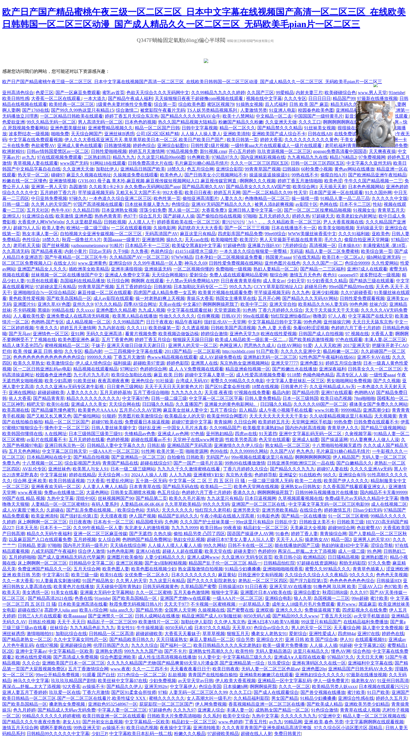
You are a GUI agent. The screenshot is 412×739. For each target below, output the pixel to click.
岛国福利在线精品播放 (82, 280)
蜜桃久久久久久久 (167, 698)
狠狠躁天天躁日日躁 (193, 339)
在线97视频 (47, 645)
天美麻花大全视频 (308, 527)
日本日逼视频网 (260, 498)
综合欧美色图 (191, 104)
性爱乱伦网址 (120, 480)
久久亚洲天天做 (281, 122)
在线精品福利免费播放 (365, 621)
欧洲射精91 (13, 151)
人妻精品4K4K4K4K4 (141, 504)
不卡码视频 (24, 310)
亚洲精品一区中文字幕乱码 (284, 680)
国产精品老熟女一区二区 (27, 639)
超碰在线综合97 (156, 463)
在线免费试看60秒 (352, 133)
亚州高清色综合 (18, 92)
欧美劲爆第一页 (164, 327)
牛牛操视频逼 (149, 627)
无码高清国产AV (161, 233)
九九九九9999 (184, 527)
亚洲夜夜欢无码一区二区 (55, 486)
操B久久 (174, 239)
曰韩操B (291, 169)
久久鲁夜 (140, 251)
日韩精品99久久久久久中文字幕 (58, 733)
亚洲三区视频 (129, 563)
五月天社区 (38, 210)
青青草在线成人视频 (360, 710)
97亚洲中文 (329, 716)
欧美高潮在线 (15, 410)
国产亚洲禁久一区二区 (110, 616)
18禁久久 (176, 169)
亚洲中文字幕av (31, 651)
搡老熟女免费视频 (67, 704)
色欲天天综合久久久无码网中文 (157, 92)
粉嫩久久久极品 (189, 733)
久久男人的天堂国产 (51, 204)
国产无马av (20, 333)
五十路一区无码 (151, 480)
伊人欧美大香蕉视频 (235, 680)
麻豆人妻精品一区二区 (211, 639)
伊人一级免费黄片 (331, 680)
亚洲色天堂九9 (244, 333)
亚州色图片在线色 (282, 263)
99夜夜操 (232, 527)
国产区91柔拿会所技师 (227, 386)
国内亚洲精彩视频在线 (262, 157)
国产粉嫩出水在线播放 (294, 369)
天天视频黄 (385, 416)
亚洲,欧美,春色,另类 (323, 721)
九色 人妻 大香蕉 (274, 327)
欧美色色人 (171, 174)
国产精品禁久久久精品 (279, 127)
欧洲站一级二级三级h (87, 227)
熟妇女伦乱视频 (189, 539)
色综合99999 (357, 263)
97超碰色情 (234, 245)
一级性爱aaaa (382, 374)
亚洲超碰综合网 (75, 645)
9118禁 (294, 374)
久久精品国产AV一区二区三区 (139, 257)
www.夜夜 (120, 668)
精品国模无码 (149, 521)
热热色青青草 (107, 216)
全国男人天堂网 (180, 610)
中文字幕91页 (55, 574)
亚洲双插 (265, 610)
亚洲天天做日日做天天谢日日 (136, 345)
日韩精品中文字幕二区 (91, 563)
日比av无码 (100, 251)
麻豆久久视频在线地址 (88, 174)
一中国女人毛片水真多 (185, 427)
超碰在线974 (30, 610)
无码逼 (296, 251)
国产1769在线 (35, 110)
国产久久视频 (386, 380)
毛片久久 (333, 239)
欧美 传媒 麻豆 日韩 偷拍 (38, 351)
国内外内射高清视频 (305, 427)
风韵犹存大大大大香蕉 (200, 227)
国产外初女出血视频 (102, 721)
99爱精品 (285, 92)
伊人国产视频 (142, 516)
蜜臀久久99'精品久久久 (328, 569)
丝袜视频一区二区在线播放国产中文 (67, 274)
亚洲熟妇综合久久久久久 (319, 674)
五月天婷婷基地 (115, 392)
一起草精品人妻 (254, 604)
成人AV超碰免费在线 (220, 357)
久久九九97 (184, 710)
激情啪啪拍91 (40, 633)
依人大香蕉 (20, 398)
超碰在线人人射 (256, 733)
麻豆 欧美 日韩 (168, 374)
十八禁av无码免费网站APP (192, 280)
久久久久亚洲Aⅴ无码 (371, 469)
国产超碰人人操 (179, 216)
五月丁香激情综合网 (88, 668)
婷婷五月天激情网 (147, 151)
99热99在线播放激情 (245, 463)
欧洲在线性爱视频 (279, 333)
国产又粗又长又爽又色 (49, 416)
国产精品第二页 (151, 498)
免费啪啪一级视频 (233, 269)
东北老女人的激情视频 (146, 527)
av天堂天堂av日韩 (195, 680)
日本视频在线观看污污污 (383, 686)
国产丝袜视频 (55, 245)
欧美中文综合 (236, 716)
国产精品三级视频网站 (383, 427)
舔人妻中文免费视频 (382, 627)
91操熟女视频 (249, 104)
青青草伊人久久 (343, 427)
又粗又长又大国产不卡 (138, 192)
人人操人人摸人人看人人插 (175, 545)
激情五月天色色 (305, 274)
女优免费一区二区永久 (146, 574)
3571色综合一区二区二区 (141, 674)
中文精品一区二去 (274, 116)
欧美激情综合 (60, 363)
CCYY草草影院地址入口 (278, 286)
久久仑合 (31, 663)
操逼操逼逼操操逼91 (269, 174)
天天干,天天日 (71, 621)
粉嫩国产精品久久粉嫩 (240, 122)
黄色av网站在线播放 (354, 169)
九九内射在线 (111, 327)
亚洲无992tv (156, 686)
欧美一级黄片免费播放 (285, 645)
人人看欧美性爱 (29, 316)
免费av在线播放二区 (64, 492)
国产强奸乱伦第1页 (79, 516)
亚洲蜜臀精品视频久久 (110, 127)
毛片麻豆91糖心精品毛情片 (201, 163)
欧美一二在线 (308, 480)
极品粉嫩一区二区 (341, 351)
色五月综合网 (200, 169)
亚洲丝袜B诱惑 (119, 133)
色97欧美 (393, 586)
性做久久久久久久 (177, 316)
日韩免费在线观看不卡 (376, 421)
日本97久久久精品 (212, 627)
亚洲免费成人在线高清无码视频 (78, 316)
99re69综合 (275, 233)
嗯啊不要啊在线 (55, 727)
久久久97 (359, 592)
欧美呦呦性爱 (224, 239)
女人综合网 (109, 539)
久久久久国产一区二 (322, 263)
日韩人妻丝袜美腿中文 (113, 427)
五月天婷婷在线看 (87, 439)
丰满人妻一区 (239, 710)
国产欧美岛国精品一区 (69, 298)
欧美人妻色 (53, 227)
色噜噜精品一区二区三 (267, 198)
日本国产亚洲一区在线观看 (336, 192)
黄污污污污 (233, 222)
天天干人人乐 (289, 539)
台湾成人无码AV (192, 380)
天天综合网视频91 (170, 274)
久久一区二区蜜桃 (154, 592)
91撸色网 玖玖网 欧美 (334, 586)
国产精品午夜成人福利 (130, 98)
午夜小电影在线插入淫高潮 (227, 516)
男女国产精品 (284, 698)
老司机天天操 (26, 245)
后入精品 (248, 410)
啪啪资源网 (197, 451)
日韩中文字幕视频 (199, 127)
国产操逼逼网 (334, 439)
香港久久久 (244, 492)
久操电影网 (164, 227)
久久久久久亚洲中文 (301, 351)
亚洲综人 (11, 216)
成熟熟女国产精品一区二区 (282, 710)
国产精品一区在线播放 (303, 516)
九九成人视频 (151, 310)
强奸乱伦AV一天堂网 (225, 322)
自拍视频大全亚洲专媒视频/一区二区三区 (101, 233)
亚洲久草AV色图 (54, 304)
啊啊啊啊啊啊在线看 (343, 122)
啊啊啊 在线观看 (147, 280)
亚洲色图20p (314, 668)
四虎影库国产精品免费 (240, 233)
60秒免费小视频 (316, 169)
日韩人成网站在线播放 (157, 616)
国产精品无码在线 (180, 486)
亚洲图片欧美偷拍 (125, 557)
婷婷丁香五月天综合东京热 (132, 116)
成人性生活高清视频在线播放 (167, 657)
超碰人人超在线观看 (182, 551)
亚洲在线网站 (22, 392)
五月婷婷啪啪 (22, 557)
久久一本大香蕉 (18, 580)
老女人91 (71, 721)
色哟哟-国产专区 (47, 322)
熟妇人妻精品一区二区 (275, 269)
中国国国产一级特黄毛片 (318, 116)
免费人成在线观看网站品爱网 (238, 274)
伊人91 (346, 639)
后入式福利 (276, 104)
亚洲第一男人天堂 (49, 186)
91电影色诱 (268, 516)
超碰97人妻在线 (332, 469)
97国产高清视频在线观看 (98, 204)
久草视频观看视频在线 (300, 498)
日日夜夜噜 (80, 521)
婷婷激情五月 (337, 510)
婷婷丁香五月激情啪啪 (299, 180)
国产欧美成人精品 (324, 704)
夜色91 (329, 274)
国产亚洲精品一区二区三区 (138, 457)
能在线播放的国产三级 (297, 545)
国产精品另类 (149, 610)
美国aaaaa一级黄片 (121, 239)
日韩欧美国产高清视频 (233, 327)
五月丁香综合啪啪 (151, 392)
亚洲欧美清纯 (236, 133)
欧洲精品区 (314, 557)
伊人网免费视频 (210, 704)
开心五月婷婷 (241, 151)
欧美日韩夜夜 (225, 668)
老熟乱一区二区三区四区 (263, 580)
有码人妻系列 (104, 504)
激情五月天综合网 (20, 727)
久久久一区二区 (294, 686)
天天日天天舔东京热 (372, 322)
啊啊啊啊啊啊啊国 (313, 457)
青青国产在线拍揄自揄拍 (212, 674)
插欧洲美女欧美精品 (89, 269)
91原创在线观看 (42, 280)
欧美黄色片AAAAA (97, 410)
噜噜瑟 (319, 316)
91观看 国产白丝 (98, 674)
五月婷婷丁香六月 (58, 192)
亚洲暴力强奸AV (264, 245)
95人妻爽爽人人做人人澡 (374, 439)
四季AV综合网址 (140, 304)
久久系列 (212, 716)
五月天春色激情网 (191, 592)
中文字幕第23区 (369, 645)
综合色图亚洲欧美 (118, 657)
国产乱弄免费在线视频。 (90, 510)
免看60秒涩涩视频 (311, 327)
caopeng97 (348, 274)
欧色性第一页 (167, 198)
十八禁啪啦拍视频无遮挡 (336, 445)
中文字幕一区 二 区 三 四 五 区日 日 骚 (207, 480)
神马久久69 (195, 263)
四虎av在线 (246, 433)
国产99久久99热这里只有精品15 (82, 110)
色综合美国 (210, 686)
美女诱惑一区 (35, 592)
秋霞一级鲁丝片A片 (81, 239)
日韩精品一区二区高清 (111, 633)
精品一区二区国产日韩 (157, 127)
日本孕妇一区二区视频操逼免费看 (229, 257)
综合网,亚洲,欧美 (30, 480)
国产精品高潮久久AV (203, 186)
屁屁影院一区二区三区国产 (166, 704)
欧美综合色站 (130, 510)
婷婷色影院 (177, 363)
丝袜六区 (378, 304)
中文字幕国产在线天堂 (370, 316)
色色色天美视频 (392, 574)
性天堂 (300, 192)
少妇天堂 (296, 280)
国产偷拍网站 (86, 416)
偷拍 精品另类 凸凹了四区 (199, 533)
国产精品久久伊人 (124, 686)
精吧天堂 (36, 404)
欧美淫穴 (249, 239)
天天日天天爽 (369, 657)
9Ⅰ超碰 (345, 645)
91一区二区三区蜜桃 (348, 516)
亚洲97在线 (368, 633)
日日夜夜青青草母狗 (241, 280)
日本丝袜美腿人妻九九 (147, 204)
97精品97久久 (225, 157)
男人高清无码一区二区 (100, 122)
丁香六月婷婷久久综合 (280, 310)
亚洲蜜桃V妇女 (208, 474)
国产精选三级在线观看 (371, 280)
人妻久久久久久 (82, 392)
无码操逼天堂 (369, 227)
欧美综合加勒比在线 (131, 374)
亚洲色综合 (142, 380)
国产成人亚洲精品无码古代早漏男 (71, 557)
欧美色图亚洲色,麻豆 (78, 339)
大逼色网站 (97, 492)
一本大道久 (95, 98)
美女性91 (126, 627)
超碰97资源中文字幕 (192, 421)
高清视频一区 (322, 245)
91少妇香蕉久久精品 (327, 280)
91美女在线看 (64, 592)
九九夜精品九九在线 (307, 157)
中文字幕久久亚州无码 (368, 163)
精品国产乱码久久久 (178, 516)
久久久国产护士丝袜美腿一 (207, 521)
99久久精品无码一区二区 (51, 122)
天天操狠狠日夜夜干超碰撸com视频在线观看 (199, 98)
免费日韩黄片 (287, 733)
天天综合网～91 (113, 474)
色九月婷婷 (24, 710)
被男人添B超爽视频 (273, 204)
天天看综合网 (347, 627)
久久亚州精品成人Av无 (332, 386)
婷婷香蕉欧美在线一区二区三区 (188, 222)
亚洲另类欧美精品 (280, 510)
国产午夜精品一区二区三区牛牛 (76, 257)
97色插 (197, 433)
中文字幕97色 (135, 398)
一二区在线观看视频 (131, 227)
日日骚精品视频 (343, 557)
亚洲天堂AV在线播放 (290, 586)
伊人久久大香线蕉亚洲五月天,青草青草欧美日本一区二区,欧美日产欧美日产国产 (144, 139)
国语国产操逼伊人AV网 (250, 533)
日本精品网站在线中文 (49, 457)
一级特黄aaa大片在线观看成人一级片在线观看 (277, 145)
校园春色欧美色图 (316, 110)
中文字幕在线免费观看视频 (36, 139)
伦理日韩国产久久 (111, 645)
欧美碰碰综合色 (340, 92)
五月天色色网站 (24, 451)
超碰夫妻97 (244, 551)
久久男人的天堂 (131, 580)
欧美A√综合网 (93, 610)
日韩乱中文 (286, 521)
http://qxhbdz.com (238, 351)
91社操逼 (164, 380)
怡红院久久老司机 (213, 510)
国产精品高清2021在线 (50, 598)
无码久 (153, 510)
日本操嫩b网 (235, 686)
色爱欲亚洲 (13, 122)
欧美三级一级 (84, 574)
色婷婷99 (267, 551)
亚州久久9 (83, 304)
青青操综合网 (333, 533)
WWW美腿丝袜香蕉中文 (312, 233)
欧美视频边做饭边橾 (178, 333)
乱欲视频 (177, 674)
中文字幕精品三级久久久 (247, 657)
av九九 (28, 157)
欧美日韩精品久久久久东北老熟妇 (227, 645)
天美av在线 (170, 304)
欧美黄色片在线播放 (74, 586)
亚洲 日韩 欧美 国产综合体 (311, 639)
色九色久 (305, 451)
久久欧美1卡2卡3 (105, 186)
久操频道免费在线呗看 (135, 174)
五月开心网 (269, 298)
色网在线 (328, 204)
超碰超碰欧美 (51, 392)
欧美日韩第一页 (242, 139)
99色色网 (358, 304)
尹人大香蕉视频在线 (343, 222)
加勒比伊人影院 (196, 621)
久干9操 (121, 251)
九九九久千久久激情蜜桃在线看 (189, 469)
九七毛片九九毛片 (91, 374)
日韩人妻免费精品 (263, 398)
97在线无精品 (306, 257)
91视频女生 (364, 210)
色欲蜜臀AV (43, 145)
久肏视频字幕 (358, 433)
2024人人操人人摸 (149, 474)
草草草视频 (213, 633)
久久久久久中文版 (390, 198)
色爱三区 (45, 92)
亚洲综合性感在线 (356, 698)
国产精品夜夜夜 (47, 251)
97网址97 (129, 369)
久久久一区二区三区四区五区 (259, 163)
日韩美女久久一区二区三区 (375, 369)
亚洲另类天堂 (246, 510)
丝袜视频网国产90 (116, 498)
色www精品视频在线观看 (172, 357)
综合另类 (245, 639)
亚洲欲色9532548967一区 (112, 704)
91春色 (282, 533)
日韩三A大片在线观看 (39, 616)
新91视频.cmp (213, 151)
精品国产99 (344, 98)
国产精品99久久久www (295, 616)
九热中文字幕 (60, 498)
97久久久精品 (108, 304)
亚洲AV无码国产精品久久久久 (222, 204)
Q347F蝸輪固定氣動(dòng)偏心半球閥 (182, 40)
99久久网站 (214, 545)
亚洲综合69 (120, 263)
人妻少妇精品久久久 (165, 557)
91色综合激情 (324, 710)
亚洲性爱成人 (322, 633)
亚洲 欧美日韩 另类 (21, 574)
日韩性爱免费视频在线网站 (236, 263)
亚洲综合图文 (306, 592)
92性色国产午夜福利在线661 (327, 357)
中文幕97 (192, 304)
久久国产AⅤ (282, 451)
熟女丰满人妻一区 (40, 233)
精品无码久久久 (346, 104)
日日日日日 (319, 98)
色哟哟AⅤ (364, 392)
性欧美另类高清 (241, 439)
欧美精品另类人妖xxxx (334, 686)
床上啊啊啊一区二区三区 (42, 521)
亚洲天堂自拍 (282, 304)
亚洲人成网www (203, 557)
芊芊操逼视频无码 (96, 192)
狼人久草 (303, 598)
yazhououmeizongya (89, 245)
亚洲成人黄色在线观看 (79, 145)
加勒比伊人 (107, 169)
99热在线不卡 (304, 174)
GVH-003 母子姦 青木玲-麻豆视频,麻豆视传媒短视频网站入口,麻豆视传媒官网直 (158, 180)
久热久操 (163, 533)
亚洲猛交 (288, 474)
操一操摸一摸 (304, 198)
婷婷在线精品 (82, 474)
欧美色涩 (333, 180)
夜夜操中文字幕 (175, 727)
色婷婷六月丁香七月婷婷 (355, 327)
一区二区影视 (206, 351)
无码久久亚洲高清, (104, 333)
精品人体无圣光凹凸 (22, 345)
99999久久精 (99, 357)
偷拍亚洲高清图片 (200, 198)
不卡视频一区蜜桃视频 (214, 604)
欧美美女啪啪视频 (336, 227)
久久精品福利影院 (251, 698)
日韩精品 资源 (32, 545)
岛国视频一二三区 (331, 598)
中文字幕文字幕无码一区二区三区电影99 (328, 504)
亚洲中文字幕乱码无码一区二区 (311, 433)
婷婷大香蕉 (271, 139)
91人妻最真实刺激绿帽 (58, 580)
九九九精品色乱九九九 (92, 627)
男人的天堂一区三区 (311, 627)
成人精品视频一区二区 (88, 322)
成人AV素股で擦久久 (23, 510)
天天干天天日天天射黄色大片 (174, 386)
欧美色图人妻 (115, 569)
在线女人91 (65, 263)
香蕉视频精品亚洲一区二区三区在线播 (266, 704)
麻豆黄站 (227, 574)
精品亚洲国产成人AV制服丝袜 (212, 616)
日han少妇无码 (367, 510)
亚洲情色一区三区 (51, 333)
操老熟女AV (317, 539)
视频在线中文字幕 (264, 98)
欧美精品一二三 (216, 486)
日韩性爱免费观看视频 (362, 298)
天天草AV (242, 627)
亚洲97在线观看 (336, 392)
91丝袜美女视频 (319, 127)
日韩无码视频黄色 (161, 586)
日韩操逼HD (388, 580)
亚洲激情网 (153, 239)
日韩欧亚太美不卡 (317, 521)
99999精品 (351, 410)
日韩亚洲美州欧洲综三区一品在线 (300, 463)
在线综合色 (311, 510)
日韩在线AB (320, 133)
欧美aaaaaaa (74, 616)
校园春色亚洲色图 (53, 374)
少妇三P (99, 733)
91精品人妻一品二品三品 (345, 198)
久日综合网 (245, 421)
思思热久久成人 (259, 345)
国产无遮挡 (140, 533)
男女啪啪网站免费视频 (349, 380)
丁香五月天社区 (336, 616)
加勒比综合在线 (71, 633)
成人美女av (274, 280)
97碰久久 (78, 198)
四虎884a (346, 633)
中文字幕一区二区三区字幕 (216, 398)
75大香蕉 (96, 480)
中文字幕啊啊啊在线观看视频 (374, 721)
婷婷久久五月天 (391, 698)
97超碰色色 (160, 710)
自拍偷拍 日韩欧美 (185, 457)
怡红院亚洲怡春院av (291, 316)
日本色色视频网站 (366, 186)
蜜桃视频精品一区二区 (67, 345)
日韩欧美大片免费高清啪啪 (174, 716)
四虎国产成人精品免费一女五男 (164, 292)
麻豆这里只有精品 (198, 233)
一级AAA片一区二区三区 (114, 451)
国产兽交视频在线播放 (322, 692)
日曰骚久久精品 (157, 404)
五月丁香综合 (223, 410)
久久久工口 (309, 122)
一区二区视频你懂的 (193, 269)
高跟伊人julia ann (60, 610)
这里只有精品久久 (311, 651)
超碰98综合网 (341, 527)
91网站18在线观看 (108, 163)
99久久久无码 (216, 504)
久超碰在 (55, 510)
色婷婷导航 (265, 474)
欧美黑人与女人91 (90, 469)
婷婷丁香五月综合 (153, 339)
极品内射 (93, 351)
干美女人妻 (351, 139)
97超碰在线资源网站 (317, 563)
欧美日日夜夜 (198, 192)
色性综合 (31, 239)
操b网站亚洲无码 (383, 257)
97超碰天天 (323, 216)
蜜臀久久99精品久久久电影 (237, 380)
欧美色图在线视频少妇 (153, 569)
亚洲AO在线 (148, 551)
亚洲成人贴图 (305, 439)
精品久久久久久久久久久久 (93, 398)
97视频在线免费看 (252, 392)
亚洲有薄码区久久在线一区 (319, 663)
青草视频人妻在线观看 (35, 163)
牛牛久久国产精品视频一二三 (373, 180)
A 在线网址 (56, 433)
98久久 (330, 474)
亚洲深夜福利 (332, 369)
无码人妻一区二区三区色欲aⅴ (270, 668)
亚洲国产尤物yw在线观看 (185, 598)
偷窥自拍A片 (333, 174)
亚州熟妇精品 (219, 433)
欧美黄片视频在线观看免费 (225, 292)
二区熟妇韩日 (97, 157)
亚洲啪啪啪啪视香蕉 (283, 569)
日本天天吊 (26, 527)
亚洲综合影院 (229, 169)
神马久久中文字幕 (31, 680)
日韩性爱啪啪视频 (109, 151)
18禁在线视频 (265, 386)
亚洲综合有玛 (352, 474)
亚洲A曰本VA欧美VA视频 (273, 621)
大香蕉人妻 (382, 333)
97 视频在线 (357, 333)
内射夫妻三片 (309, 92)
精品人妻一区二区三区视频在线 (374, 716)
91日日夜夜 (256, 586)
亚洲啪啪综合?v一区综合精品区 (44, 292)
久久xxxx (85, 310)
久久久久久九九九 (298, 716)
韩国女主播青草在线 (236, 298)
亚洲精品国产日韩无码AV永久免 (360, 668)
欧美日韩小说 (287, 557)
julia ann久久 (122, 610)
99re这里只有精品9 (254, 521)
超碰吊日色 (315, 286)
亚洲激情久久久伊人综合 (238, 445)
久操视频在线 (211, 610)
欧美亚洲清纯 (44, 516)
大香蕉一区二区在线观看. (56, 98)
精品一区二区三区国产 (67, 421)
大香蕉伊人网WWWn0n (41, 222)
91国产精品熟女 (98, 580)
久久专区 (73, 351)
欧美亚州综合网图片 (227, 416)
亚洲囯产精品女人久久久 (42, 269)
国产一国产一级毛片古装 (198, 463)
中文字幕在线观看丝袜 (189, 310)
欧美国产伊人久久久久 (346, 480)
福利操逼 (122, 363)
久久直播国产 (188, 404)
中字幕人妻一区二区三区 (122, 710)
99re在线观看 (256, 316)
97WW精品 (182, 257)
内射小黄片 (75, 251)
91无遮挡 (268, 433)
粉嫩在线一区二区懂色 (24, 180)
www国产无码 (74, 163)
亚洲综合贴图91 (173, 145)
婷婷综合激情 (214, 333)
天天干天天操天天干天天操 (332, 310)
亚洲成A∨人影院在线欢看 (299, 657)
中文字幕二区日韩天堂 (64, 451)
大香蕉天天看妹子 (182, 633)
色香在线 (83, 598)
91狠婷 (109, 416)
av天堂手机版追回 (371, 616)
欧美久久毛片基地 (187, 498)
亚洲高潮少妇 (376, 410)
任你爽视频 (208, 316)
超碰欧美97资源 (149, 363)
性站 (377, 204)
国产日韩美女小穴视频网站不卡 (215, 174)
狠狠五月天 (238, 633)
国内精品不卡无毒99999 (383, 492)
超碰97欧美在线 (107, 421)
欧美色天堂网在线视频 (256, 486)
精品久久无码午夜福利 (49, 533)
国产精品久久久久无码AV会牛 (191, 116)
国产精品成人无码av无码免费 (67, 710)
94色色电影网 (120, 551)
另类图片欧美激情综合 (140, 416)
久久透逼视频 (195, 327)
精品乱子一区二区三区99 (111, 621)
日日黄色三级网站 (125, 386)
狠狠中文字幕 (224, 592)
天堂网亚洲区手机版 (311, 421)
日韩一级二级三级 (169, 398)
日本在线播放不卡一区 (293, 227)
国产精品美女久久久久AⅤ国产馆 (258, 186)
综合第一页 (165, 104)
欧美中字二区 (253, 304)
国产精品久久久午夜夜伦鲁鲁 (31, 721)
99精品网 (293, 721)
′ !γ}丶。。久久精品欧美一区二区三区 (283, 222)
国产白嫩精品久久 (354, 463)
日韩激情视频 (117, 145)
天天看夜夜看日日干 (190, 668)
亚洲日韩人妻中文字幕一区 (255, 210)
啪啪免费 (60, 133)
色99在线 (219, 451)
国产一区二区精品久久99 (267, 192)
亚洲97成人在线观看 (367, 269)
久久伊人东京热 (230, 621)
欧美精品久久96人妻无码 (323, 304)
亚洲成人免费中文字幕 (127, 274)
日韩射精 (163, 286)
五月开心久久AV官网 (140, 410)
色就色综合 (162, 251)
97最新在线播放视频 (366, 674)
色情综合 (180, 204)
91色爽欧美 (198, 157)
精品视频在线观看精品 (95, 369)
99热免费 (343, 421)
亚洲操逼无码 (157, 269)
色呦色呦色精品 (318, 374)
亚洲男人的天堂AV (372, 539)
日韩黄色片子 (294, 386)
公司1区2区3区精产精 (157, 133)
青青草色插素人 (368, 569)
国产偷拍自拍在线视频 (218, 216)
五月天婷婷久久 (274, 216)
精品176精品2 (343, 157)
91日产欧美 (267, 351)
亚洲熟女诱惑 (108, 651)
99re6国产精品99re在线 (351, 286)
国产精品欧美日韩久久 (131, 639)
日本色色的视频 (140, 122)
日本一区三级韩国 (300, 398)
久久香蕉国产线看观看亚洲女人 (354, 486)
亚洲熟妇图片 (374, 557)
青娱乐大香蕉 (200, 298)
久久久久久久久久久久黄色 (311, 139)
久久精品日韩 (86, 210)
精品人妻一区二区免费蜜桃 (332, 251)
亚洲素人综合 (211, 710)
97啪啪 (250, 216)
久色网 (171, 521)
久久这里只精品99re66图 (161, 157)
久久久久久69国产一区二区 (320, 404)
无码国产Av (217, 457)
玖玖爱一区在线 (64, 692)
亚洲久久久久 (289, 610)
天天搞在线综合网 (128, 545)
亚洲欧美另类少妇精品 (366, 704)
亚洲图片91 (24, 304)
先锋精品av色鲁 (140, 433)
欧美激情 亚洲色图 (73, 216)
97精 (162, 692)
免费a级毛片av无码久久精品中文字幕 (361, 498)
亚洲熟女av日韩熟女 (301, 486)
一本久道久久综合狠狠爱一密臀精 (253, 251)
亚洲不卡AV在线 (373, 357)
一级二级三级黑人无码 (270, 480)
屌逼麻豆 (367, 604)
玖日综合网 (118, 280)
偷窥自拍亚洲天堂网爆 (366, 239)
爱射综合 (198, 274)
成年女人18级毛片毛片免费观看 (303, 604)
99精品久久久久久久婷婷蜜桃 (51, 716)
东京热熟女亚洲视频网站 (244, 363)
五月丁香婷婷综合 (134, 286)
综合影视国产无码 (82, 463)
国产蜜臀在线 (240, 610)
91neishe (396, 92)
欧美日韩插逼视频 (67, 480)
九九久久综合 (144, 645)
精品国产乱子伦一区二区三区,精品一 (225, 563)
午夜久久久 (47, 327)
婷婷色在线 (393, 633)
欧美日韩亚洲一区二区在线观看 (113, 716)
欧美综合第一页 (376, 251)
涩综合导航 (382, 545)
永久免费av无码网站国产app (152, 186)
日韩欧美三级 (350, 521)
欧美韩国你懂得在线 (22, 433)
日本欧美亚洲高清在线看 (82, 604)
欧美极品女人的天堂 (185, 416)
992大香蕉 (173, 192)
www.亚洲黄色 (92, 263)
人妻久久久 (231, 198)
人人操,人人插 (323, 645)
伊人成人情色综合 (93, 363)
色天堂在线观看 (274, 439)
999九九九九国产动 (143, 651)
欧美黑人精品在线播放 (134, 316)
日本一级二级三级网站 (132, 469)
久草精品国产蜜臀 (198, 586)
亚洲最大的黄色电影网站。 (231, 404)
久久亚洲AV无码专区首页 (246, 557)
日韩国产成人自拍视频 (320, 333)
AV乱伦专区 (34, 469)
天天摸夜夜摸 (113, 516)
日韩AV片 (231, 316)
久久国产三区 (260, 92)
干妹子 (98, 345)
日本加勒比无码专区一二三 (200, 286)
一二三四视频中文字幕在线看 (133, 351)
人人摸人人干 (141, 222)
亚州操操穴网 (336, 322)
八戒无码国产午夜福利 (53, 551)
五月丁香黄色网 (117, 339)
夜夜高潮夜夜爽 (113, 380)
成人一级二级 (351, 551)
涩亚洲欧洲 (397, 569)
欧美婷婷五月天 (274, 421)
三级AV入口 (370, 586)
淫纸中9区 (86, 498)
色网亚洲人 (230, 345)
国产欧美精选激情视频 (311, 339)
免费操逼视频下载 (322, 610)
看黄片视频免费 (140, 333)
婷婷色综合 (144, 145)
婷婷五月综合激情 (343, 363)
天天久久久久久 (177, 510)
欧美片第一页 (170, 451)
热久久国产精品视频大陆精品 (187, 122)
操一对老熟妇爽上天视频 (160, 298)
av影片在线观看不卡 (47, 439)
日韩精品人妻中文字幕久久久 (116, 445)
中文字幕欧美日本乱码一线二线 (140, 733)
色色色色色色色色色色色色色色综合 (49, 357)
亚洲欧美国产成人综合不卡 (279, 133)
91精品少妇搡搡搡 (243, 569)
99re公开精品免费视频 (58, 674)
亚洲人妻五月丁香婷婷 (24, 692)
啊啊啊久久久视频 (258, 180)
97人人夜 (337, 316)
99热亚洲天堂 (86, 727)
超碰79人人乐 (26, 227)
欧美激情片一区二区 (158, 621)
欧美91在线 (58, 404)
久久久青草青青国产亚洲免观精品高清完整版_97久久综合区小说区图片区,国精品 (302, 727)
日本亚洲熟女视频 (119, 210)
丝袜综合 (59, 627)
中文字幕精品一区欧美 (70, 651)
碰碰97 (57, 174)
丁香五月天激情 (129, 357)
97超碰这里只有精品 (56, 286)
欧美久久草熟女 (29, 363)
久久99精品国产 (128, 322)
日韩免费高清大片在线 (150, 163)
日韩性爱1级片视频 (210, 145)
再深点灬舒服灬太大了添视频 (307, 551)
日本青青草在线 (145, 486)
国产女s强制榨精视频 (166, 563)
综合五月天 (150, 216)
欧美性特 (244, 651)
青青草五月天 (391, 210)
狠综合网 (279, 274)
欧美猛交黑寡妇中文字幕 (196, 245)
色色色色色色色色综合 (352, 580)
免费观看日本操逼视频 (147, 421)
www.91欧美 (326, 410)
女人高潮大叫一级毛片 (209, 698)
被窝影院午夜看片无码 (162, 110)
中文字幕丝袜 (53, 474)
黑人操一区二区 (184, 210)
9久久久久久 (361, 574)
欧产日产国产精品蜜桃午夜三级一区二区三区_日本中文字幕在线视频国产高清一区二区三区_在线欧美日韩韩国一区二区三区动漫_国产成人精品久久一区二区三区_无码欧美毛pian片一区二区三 (192, 81)
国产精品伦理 (305, 392)
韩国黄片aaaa (278, 257)
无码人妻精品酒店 (273, 651)
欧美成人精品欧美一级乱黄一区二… (251, 339)
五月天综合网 (86, 569)
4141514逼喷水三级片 (196, 251)
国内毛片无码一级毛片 (85, 545)
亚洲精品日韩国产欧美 (142, 169)
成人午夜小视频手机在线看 (286, 410)
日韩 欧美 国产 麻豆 (308, 104)
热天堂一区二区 (33, 174)
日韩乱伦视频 (41, 621)
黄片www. (347, 604)
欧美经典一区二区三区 (71, 104)
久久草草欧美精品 (183, 504)
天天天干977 (176, 604)
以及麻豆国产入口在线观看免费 (40, 539)
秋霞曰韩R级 (335, 592)
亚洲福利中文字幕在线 (370, 663)
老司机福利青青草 (343, 145)
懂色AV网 (341, 651)
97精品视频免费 (182, 151)
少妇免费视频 (162, 680)
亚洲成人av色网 (173, 433)
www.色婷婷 (230, 721)
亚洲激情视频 (62, 180)
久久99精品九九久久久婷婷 (218, 92)
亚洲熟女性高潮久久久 (211, 651)
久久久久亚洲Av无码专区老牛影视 (70, 386)
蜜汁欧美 (379, 598)
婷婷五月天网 (227, 192)
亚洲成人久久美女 (89, 404)
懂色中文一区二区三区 (67, 427)
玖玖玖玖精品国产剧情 (73, 680)
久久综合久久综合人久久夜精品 (316, 574)
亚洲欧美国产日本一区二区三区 (73, 663)
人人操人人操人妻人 (201, 133)
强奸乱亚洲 (149, 427)
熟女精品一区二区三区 (287, 445)
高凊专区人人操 (351, 374)
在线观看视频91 (370, 639)
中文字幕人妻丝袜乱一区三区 (295, 380)
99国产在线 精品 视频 (23, 498)
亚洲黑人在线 (204, 363)
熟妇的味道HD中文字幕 (345, 545)
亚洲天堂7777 (284, 363)
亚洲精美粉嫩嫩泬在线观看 (266, 674)
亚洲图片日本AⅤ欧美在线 (265, 592)
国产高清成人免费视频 (75, 657)
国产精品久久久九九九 (292, 469)
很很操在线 (348, 127)
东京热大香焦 (239, 474)
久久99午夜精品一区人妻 (157, 263)
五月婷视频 (84, 539)
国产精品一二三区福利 (322, 269)
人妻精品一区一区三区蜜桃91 (60, 504)
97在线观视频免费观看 (59, 157)
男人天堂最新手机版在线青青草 (291, 239)
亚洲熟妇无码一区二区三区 (270, 357)
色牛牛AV (61, 210)
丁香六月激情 (95, 692)
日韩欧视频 (115, 222)
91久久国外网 (378, 192)
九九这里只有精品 (225, 498)
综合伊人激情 (91, 551)
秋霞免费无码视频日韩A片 (135, 604)
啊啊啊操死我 (263, 686)
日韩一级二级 (15, 204)
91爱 (307, 345)
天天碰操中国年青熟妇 (118, 586)
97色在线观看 (348, 339)
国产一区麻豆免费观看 (77, 92)
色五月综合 (168, 492)
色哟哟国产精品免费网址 (147, 539)
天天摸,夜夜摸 (218, 392)
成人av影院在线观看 (113, 298)
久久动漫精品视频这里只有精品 (340, 416)
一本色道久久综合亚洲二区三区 (120, 198)
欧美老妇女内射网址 (356, 216)
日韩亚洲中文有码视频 (260, 574)
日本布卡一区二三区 (113, 521)
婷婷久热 (301, 216)
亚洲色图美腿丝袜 (68, 127)
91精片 (116, 245)
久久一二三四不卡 (150, 668)
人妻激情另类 (253, 110)
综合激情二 (127, 110)
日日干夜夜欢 (159, 322)
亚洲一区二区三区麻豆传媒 (100, 533)
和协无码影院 (352, 563)
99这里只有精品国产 (321, 621)
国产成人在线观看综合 (276, 692)
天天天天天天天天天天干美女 (278, 416)
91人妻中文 (209, 657)
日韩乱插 (156, 445)
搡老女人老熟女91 (269, 633)
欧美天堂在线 (218, 551)
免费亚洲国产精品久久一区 (44, 569)
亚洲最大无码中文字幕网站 (107, 592)
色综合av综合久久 (271, 627)
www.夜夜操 (30, 492)
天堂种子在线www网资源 (198, 439)
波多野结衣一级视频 (29, 133)
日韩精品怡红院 (279, 563)
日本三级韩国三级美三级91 (95, 433)
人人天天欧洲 (327, 345)
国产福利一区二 (175, 645)
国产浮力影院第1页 (309, 580)
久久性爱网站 (384, 263)
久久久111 (137, 327)
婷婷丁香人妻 (304, 533)
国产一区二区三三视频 (246, 227)
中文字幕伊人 (183, 686)
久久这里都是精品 (84, 222)
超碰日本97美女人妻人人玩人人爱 (240, 539)
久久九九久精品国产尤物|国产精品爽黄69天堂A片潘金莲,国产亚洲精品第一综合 (186, 663)
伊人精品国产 (346, 457)
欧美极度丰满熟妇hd (263, 427)
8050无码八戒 (257, 616)
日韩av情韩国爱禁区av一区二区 (58, 151)
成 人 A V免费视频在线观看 (196, 369)
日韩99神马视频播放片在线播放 (326, 492)
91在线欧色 (310, 474)
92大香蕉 (71, 686)
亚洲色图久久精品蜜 (116, 310)
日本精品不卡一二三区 (147, 245)
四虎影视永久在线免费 (364, 610)
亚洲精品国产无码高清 (189, 445)
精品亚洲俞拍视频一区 (247, 369)
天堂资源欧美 (227, 310)
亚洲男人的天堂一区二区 (192, 345)
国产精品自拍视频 (91, 457)
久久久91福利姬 (354, 233)
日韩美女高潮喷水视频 (132, 492)
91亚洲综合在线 (38, 216)
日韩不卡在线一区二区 (250, 545)
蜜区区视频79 (220, 104)
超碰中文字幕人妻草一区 (209, 374)
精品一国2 (341, 539)
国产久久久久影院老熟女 (211, 580)
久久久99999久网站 (249, 451)
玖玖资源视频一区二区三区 (284, 151)
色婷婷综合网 (153, 369)
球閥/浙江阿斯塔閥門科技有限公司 (250, 41)
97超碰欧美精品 (223, 733)
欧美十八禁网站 (238, 116)
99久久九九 (240, 286)
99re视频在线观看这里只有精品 (262, 457)
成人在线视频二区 (389, 504)
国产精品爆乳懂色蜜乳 (53, 410)
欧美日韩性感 (15, 98)
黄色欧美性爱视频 (27, 298)
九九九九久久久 (186, 392)
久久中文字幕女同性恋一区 (80, 639)
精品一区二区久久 (237, 127)
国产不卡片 (175, 651)
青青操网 (223, 421)
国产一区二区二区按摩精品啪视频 (317, 210)
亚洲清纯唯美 (206, 727)
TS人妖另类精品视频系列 (212, 110)
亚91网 (77, 333)
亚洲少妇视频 (325, 292)
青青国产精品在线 (120, 463)
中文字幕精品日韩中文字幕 (275, 322)
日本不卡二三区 (355, 204)
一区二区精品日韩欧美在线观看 (71, 116)
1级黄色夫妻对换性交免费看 (124, 104)
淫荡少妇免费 (152, 210)
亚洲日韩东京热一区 (65, 445)
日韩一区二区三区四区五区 (317, 163)
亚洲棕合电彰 (278, 598)
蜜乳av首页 (113, 92)
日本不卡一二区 (55, 527)
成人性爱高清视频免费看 (260, 374)
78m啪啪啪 (364, 398)
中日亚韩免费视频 (49, 198)
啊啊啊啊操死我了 (221, 304)
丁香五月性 (256, 721)
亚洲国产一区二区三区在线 (259, 504)
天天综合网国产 (86, 133)
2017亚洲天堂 (356, 345)
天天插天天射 (332, 186)
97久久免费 (379, 563)
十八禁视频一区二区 (42, 463)
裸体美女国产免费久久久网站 (378, 404)
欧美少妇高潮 (58, 380)
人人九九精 (180, 474)
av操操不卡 (93, 686)
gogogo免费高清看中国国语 (340, 151)
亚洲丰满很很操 (126, 269)
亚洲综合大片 (269, 639)
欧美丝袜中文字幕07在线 (122, 680)
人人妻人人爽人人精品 (104, 486)
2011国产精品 (178, 351)
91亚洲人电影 (282, 110)
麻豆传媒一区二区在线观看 (104, 292)
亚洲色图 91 (311, 363)
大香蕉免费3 (214, 210)
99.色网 (374, 551)
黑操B (44, 310)
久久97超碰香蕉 (356, 292)
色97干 (130, 216)
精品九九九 (124, 157)
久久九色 (301, 292)
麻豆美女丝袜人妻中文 (185, 410)
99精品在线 (63, 310)
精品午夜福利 (188, 322)
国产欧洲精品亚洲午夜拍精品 (377, 174)
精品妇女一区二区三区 (265, 527)
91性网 (148, 451)
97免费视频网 (371, 157)
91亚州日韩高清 (393, 680)
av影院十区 (306, 204)
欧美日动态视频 (336, 398)
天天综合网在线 (124, 404)
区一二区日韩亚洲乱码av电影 (42, 369)
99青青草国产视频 (263, 169)
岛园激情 (78, 186)
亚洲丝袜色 (59, 469)
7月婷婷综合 (295, 245)
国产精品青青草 (48, 398)
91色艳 (249, 310)
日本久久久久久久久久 (193, 574)
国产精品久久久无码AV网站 (310, 298)
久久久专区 (295, 98)
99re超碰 (359, 598)
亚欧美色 (381, 233)
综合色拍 (362, 651)
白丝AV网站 (289, 345)
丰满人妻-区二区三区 (385, 339)
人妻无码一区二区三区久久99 (198, 692)
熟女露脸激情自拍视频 (200, 569)
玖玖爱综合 (279, 663)
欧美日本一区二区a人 (343, 257)
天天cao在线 (197, 239)
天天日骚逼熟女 (172, 639)
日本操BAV (349, 245)
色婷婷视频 (118, 439)
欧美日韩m (210, 527)
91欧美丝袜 (84, 380)
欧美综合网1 (305, 186)
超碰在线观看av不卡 (151, 439)
